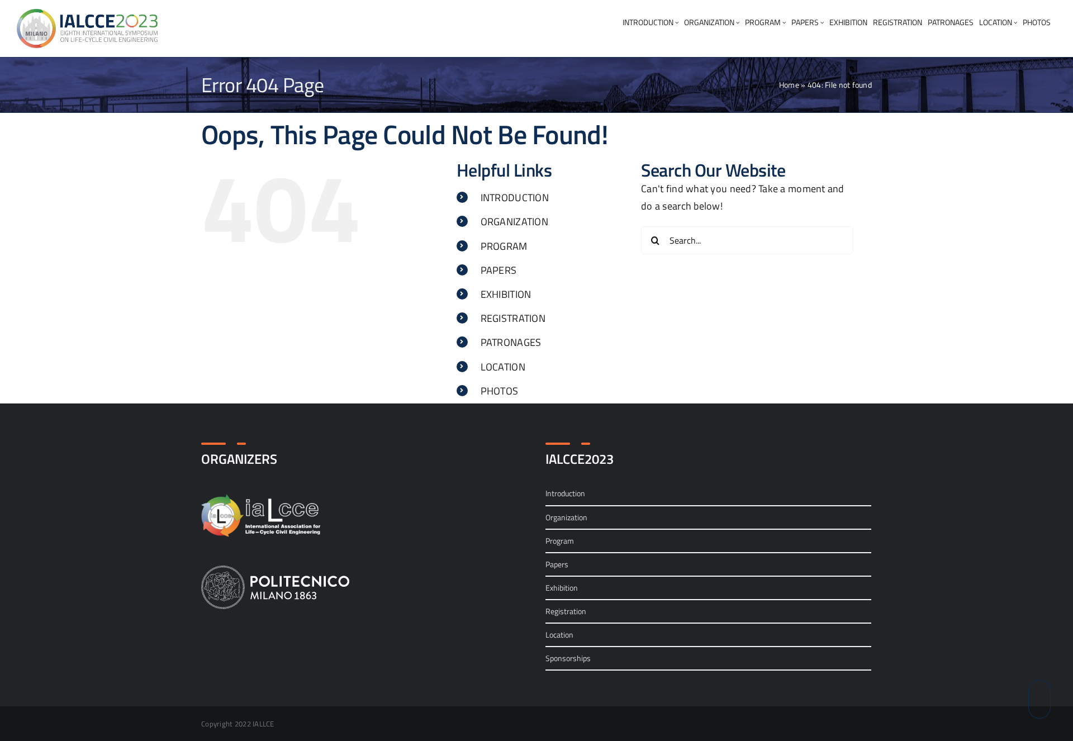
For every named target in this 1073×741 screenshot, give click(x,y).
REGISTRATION (513, 318)
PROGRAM (504, 246)
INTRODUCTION (515, 197)
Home (789, 85)
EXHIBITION (506, 294)
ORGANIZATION (514, 221)
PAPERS (499, 270)
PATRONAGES (511, 342)
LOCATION (503, 366)
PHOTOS (500, 390)
